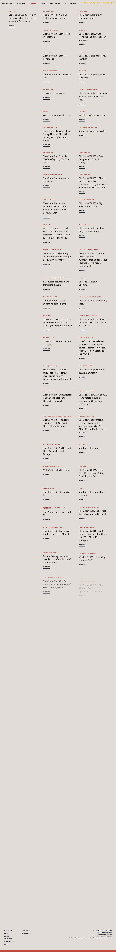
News (43, 3)
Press (33, 3)
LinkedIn (25, 930)
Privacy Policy (9, 941)
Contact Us (8, 939)
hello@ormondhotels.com (104, 936)
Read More (11, 25)
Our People (55, 3)
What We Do (22, 3)
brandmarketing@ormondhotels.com (101, 938)
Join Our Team (70, 3)
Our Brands (7, 3)
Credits (6, 944)
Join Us (6, 936)
